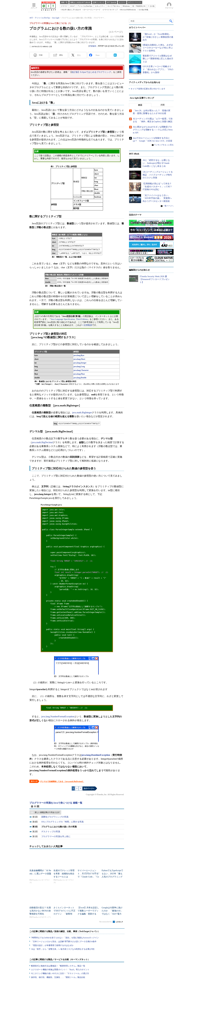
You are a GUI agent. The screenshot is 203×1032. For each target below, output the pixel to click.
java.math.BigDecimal (42, 442)
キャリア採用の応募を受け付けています (147, 89)
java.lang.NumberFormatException (57, 716)
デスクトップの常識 (50, 831)
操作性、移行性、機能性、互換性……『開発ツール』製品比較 (58, 977)
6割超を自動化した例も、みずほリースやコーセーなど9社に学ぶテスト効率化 (158, 48)
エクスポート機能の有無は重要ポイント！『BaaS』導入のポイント (60, 969)
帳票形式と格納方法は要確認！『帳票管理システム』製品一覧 (58, 966)
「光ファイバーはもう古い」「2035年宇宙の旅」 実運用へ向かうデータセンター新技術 (157, 198)
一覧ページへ (168, 206)
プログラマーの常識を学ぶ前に (55, 836)
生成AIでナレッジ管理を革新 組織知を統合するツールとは (63, 873)
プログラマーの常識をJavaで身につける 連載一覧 (55, 803)
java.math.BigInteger (82, 412)
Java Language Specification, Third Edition (69, 319)
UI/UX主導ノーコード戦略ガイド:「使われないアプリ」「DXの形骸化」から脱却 (158, 69)
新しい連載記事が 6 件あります (47, 812)
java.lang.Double (79, 378)
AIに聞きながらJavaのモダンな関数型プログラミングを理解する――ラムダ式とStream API (153, 130)
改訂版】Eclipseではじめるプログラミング (91, 72)
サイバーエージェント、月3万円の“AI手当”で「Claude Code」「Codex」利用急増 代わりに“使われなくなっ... (88, 876)
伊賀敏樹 (92, 46)
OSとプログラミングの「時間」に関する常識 (62, 822)
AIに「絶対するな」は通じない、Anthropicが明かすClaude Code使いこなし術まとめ (156, 163)
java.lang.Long (79, 366)
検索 (171, 21)
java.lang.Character (81, 370)
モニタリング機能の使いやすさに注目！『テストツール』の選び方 (60, 973)
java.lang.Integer (79, 363)
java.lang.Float (79, 374)
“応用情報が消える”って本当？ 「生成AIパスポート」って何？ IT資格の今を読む (158, 187)
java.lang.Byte (78, 355)
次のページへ (89, 788)
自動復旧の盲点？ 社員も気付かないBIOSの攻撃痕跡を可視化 (40, 911)
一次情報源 (87, 325)
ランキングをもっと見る (164, 145)
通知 (61, 55)
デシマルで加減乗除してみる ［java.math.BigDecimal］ (62, 781)
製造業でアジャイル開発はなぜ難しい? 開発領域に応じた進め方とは (158, 59)
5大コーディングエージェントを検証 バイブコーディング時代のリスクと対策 (158, 175)
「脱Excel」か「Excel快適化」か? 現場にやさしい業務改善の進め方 (158, 37)
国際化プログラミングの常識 (54, 817)
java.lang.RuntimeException (95, 755)
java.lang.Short (79, 359)
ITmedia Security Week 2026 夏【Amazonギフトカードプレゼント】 (155, 279)
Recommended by (105, 922)
